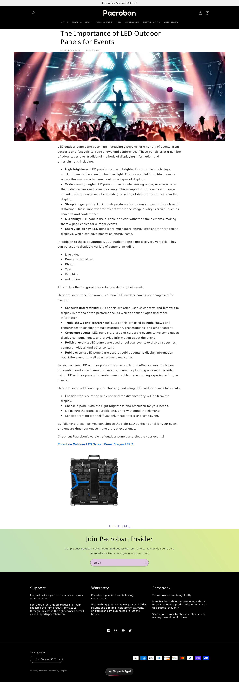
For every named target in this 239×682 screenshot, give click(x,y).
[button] (33, 13)
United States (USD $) (44, 659)
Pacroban (43, 671)
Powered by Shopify (57, 671)
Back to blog (121, 526)
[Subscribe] (145, 562)
